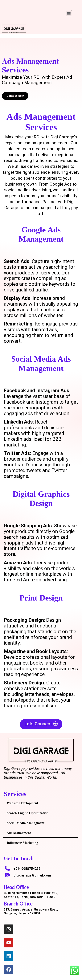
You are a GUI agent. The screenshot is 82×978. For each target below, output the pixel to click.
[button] (69, 13)
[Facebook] (8, 969)
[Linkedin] (8, 956)
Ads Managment (19, 832)
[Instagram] (8, 929)
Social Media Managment (25, 822)
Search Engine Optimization (27, 812)
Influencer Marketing (22, 842)
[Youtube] (8, 942)
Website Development (22, 802)
